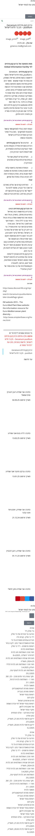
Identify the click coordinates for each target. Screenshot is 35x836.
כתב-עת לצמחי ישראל (26, 4)
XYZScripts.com (26, 611)
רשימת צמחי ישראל (27, 694)
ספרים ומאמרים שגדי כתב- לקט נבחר (20, 643)
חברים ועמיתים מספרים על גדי (22, 640)
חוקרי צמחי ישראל (27, 709)
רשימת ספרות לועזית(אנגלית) (23, 688)
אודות (32, 628)
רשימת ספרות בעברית (25, 691)
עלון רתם (30, 697)
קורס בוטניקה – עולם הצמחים (22, 712)
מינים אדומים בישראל (26, 700)
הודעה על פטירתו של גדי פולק (22, 634)
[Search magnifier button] (2, 21)
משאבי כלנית (29, 685)
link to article (17, 375)
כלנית (33, 606)
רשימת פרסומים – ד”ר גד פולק (22, 646)
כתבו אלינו (30, 715)
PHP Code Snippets (10, 611)
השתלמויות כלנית (27, 649)
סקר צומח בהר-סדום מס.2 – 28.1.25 (20, 676)
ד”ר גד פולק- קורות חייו (25, 637)
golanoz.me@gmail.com (20, 46)
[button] (29, 33)
